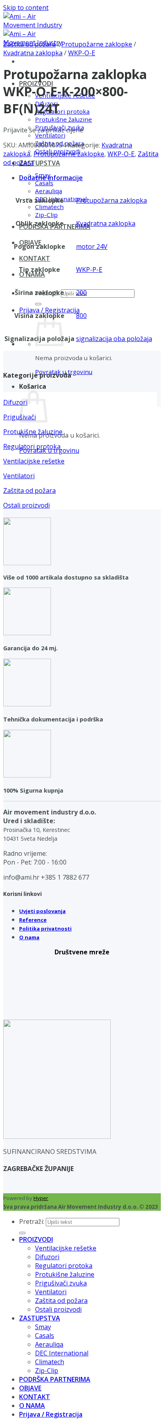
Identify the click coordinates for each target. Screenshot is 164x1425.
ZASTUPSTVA (39, 163)
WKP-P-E (89, 269)
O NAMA (32, 274)
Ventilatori (50, 135)
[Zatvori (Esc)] (137, 8)
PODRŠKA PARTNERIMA (54, 1379)
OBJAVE (30, 1388)
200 (81, 292)
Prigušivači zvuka (61, 1283)
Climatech (49, 207)
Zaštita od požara (29, 44)
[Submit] (38, 304)
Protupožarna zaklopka (111, 200)
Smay (43, 1326)
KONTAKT (34, 258)
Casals (44, 183)
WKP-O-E (81, 52)
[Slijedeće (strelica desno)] (150, 713)
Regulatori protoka (62, 111)
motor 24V (91, 246)
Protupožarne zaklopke (96, 44)
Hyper (40, 1198)
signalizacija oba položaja (114, 338)
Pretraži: (31, 1221)
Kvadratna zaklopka (32, 52)
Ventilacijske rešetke (65, 1248)
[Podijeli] (120, 8)
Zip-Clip (46, 215)
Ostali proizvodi (58, 1309)
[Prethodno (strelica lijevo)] (14, 713)
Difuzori (47, 1256)
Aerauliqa (48, 191)
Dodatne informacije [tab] (51, 177)
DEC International (61, 1353)
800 (81, 315)
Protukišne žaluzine (63, 119)
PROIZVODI (36, 1239)
